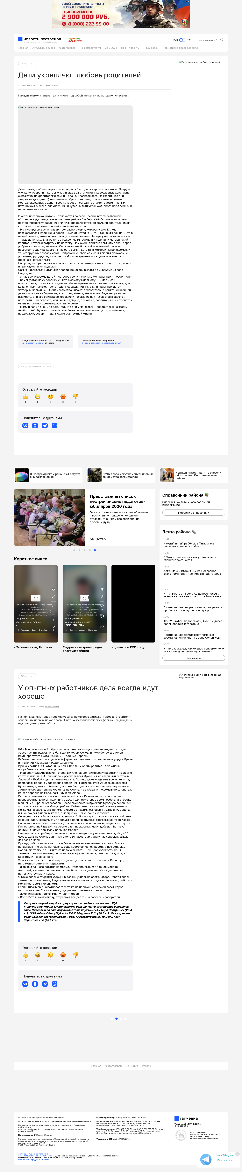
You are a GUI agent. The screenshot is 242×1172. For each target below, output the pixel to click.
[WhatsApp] (54, 425)
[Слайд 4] (90, 550)
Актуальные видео (43, 47)
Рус (175, 40)
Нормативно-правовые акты (180, 47)
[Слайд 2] (79, 550)
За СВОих (111, 47)
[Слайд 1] (74, 550)
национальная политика (36, 366)
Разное (146, 1065)
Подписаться (224, 1160)
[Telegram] (45, 425)
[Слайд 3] (84, 550)
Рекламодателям (90, 47)
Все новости (194, 658)
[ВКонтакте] (25, 425)
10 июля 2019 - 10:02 (26, 706)
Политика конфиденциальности (33, 1159)
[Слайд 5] (95, 550)
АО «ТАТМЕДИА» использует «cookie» (36, 1155)
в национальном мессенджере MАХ (101, 342)
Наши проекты (130, 47)
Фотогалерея (67, 47)
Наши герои (151, 47)
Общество (27, 63)
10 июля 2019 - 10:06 (26, 85)
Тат (189, 40)
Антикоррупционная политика (33, 1154)
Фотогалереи (113, 1065)
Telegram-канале (33, 342)
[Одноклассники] (35, 425)
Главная (23, 47)
